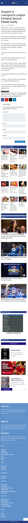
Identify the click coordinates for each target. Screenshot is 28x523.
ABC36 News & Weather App (7, 454)
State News (3, 467)
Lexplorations (4, 493)
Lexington (13, 94)
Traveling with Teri (5, 486)
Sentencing (4, 96)
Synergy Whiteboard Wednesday (8, 491)
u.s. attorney (10, 96)
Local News (3, 91)
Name (5, 123)
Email (4, 129)
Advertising (3, 451)
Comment (5, 112)
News (7, 91)
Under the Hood (4, 489)
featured (9, 93)
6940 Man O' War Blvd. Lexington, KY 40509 (14, 418)
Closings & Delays (5, 504)
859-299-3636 (10, 416)
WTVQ (14, 3)
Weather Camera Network (7, 502)
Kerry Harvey (7, 94)
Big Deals (3, 478)
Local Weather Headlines (6, 506)
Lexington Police (21, 94)
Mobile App (5, 442)
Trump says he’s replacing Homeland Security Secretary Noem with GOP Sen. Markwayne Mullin (13, 236)
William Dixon (17, 96)
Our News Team (4, 453)
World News (3, 469)
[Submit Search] (26, 3)
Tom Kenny (12, 25)
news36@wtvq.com (17, 416)
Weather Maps (4, 501)
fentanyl (21, 93)
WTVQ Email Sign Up (20, 442)
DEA (5, 93)
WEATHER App (12, 442)
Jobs (2, 456)
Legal (2, 459)
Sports (2, 513)
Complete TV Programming (14, 333)
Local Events (4, 476)
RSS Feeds (3, 457)
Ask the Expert (4, 484)
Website (5, 135)
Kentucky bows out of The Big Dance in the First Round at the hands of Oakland (13, 300)
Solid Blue (3, 516)
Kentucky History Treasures (7, 488)
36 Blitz (2, 515)
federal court (15, 93)
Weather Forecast (5, 499)
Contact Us (3, 449)
